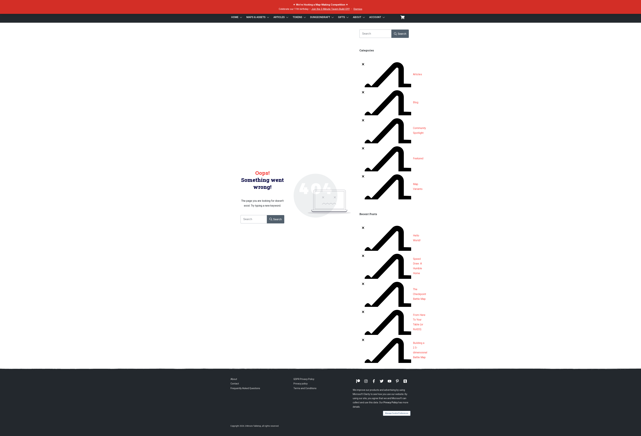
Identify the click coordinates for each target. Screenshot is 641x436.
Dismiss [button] (358, 9)
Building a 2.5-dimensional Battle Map (420, 350)
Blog (415, 102)
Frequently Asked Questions (245, 388)
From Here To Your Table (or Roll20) (419, 322)
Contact (235, 383)
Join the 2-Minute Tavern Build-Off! (330, 9)
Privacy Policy (390, 402)
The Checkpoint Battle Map (419, 294)
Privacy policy (300, 383)
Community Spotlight (419, 130)
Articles (417, 74)
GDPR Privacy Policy (303, 379)
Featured (418, 158)
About (234, 379)
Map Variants (417, 187)
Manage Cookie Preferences (396, 413)
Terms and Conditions (304, 388)
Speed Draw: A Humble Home (417, 266)
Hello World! (417, 238)
